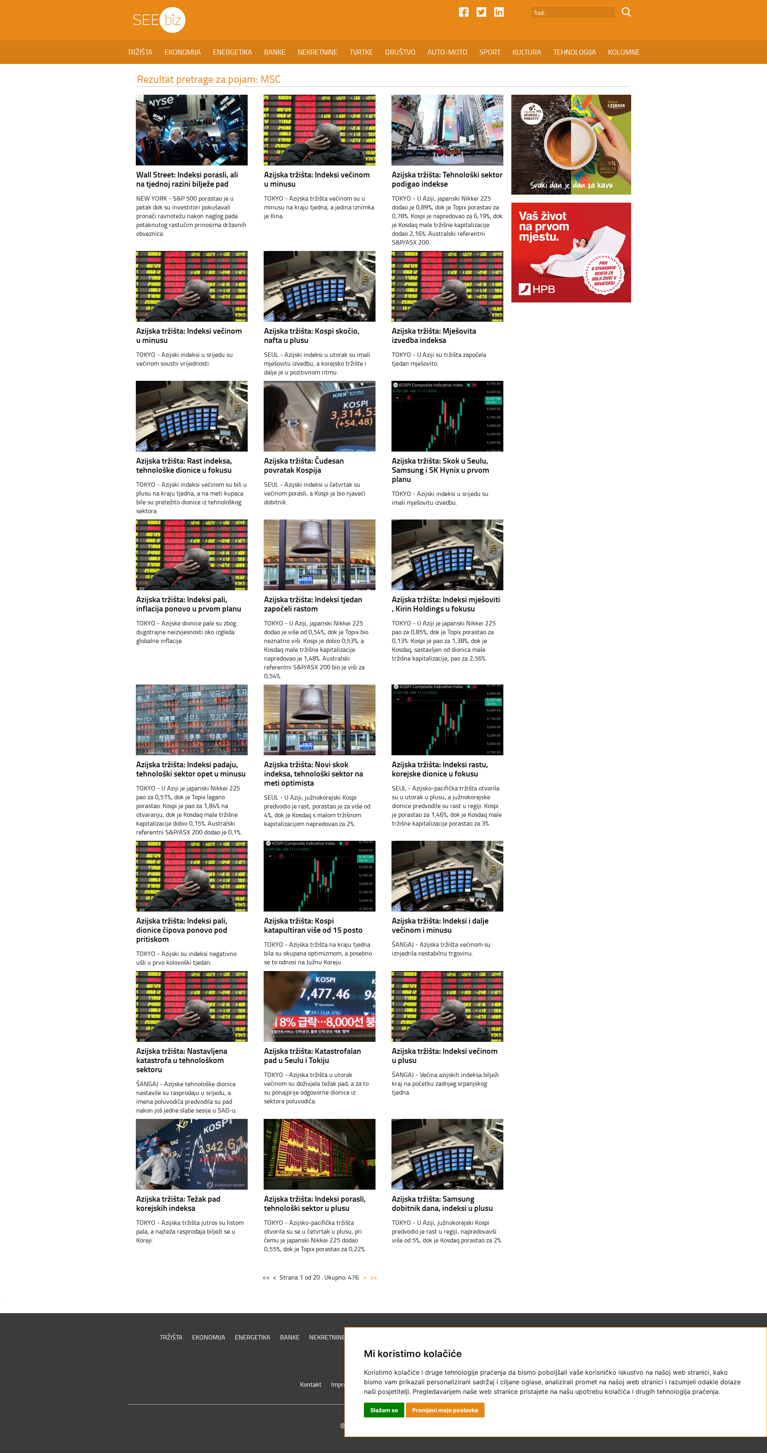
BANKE (275, 52)
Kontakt (311, 1384)
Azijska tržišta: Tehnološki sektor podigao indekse (447, 179)
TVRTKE (361, 52)
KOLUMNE (624, 52)
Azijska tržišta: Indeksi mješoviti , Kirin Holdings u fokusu (446, 603)
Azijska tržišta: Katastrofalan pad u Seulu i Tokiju (312, 1055)
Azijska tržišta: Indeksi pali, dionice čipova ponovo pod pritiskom (181, 929)
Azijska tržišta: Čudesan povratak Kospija (304, 465)
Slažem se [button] (384, 1410)
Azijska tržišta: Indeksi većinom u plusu (445, 1055)
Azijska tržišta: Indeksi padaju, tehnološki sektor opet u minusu (191, 768)
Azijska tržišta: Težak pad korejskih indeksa (178, 1203)
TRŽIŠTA (140, 52)
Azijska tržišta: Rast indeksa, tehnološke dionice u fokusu (184, 465)
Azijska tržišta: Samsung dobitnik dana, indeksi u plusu (442, 1203)
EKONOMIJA (183, 52)
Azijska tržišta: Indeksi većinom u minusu (317, 179)
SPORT (490, 52)
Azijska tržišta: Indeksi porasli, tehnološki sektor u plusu (315, 1203)
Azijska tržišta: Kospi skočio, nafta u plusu (312, 335)
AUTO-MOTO (447, 52)
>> (373, 1277)
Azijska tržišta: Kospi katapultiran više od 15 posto (313, 925)
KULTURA (527, 52)
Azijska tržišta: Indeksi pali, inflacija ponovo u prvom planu (188, 603)
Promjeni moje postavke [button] (445, 1410)
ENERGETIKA (232, 52)
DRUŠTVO (400, 52)
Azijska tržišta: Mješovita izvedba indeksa (434, 335)
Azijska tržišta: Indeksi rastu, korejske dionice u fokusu (440, 768)
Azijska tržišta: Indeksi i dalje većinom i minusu (440, 925)
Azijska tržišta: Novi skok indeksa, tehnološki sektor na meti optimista (313, 773)
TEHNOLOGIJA (574, 52)
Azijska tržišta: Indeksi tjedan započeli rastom (313, 603)
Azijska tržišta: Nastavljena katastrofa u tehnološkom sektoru (181, 1060)
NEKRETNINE (318, 52)
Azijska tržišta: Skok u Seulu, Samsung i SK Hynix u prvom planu (440, 469)
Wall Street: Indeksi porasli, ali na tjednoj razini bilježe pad (187, 179)
